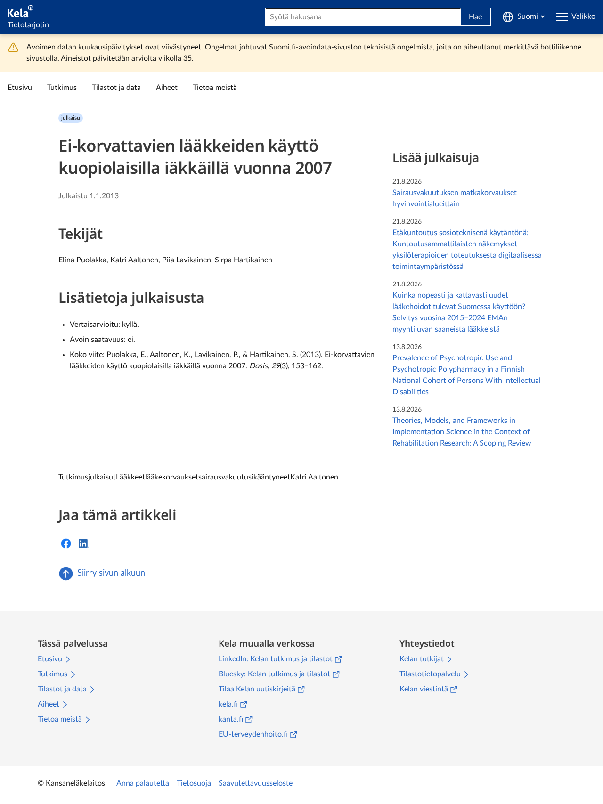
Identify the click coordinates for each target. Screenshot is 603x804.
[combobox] (363, 16)
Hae (475, 17)
